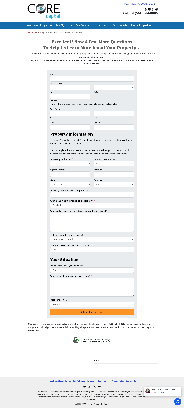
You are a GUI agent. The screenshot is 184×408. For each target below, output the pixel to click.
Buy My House (64, 25)
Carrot (106, 404)
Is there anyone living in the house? (67, 235)
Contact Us (131, 381)
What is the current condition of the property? (72, 200)
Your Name (56, 109)
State (96, 92)
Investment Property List (59, 381)
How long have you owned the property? (69, 190)
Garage (53, 180)
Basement (98, 180)
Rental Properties (141, 25)
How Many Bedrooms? (61, 159)
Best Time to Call (58, 299)
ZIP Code (53, 100)
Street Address (56, 83)
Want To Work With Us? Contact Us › (141, 4)
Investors (101, 25)
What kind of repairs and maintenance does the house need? (78, 211)
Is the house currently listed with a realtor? (71, 245)
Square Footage (57, 169)
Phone (97, 122)
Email (53, 122)
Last (95, 118)
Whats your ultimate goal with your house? (71, 276)
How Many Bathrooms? (105, 159)
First (52, 118)
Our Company (84, 25)
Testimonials (120, 25)
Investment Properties (39, 25)
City (51, 92)
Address (54, 74)
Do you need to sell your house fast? (67, 265)
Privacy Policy (118, 381)
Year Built (98, 169)
